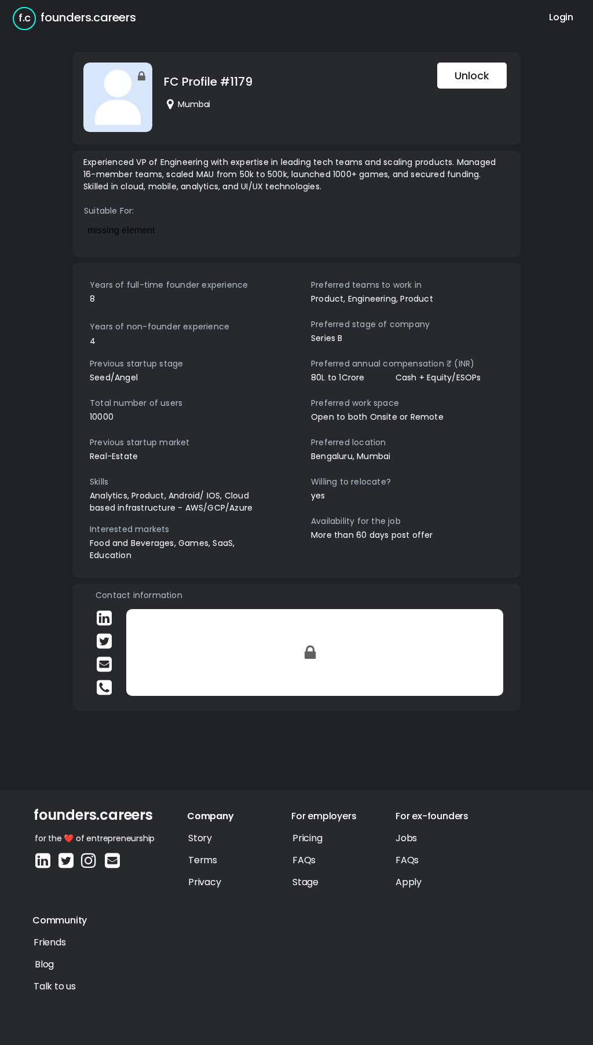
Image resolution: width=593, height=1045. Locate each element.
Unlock (472, 75)
